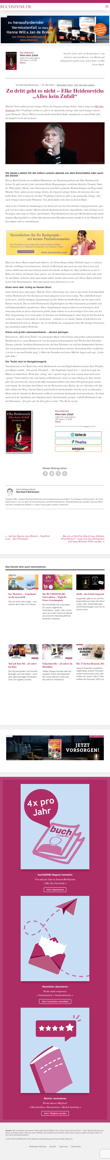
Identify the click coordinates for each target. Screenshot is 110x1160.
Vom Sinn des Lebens (84, 85)
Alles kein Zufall (29, 55)
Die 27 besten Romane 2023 (90, 663)
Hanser (23, 62)
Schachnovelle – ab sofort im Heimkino (57, 665)
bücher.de (78, 434)
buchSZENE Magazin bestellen (55, 874)
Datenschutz (76, 1146)
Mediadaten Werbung (37, 1146)
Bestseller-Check (65, 85)
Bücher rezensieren (55, 1098)
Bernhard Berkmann (29, 85)
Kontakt (53, 1146)
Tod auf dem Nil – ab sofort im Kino (22, 665)
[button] (45, 473)
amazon (78, 449)
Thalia (78, 441)
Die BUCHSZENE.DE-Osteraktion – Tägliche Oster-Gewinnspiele (54, 597)
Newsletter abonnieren (55, 986)
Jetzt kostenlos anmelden (55, 1001)
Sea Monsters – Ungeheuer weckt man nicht (22, 595)
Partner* (86, 426)
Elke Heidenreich (27, 52)
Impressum (63, 1146)
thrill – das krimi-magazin (90, 594)
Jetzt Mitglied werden (55, 1113)
